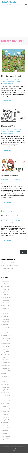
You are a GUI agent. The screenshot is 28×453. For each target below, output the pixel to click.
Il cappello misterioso (7, 268)
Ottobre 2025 (5, 308)
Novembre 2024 (6, 338)
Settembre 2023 (6, 376)
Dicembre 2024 (6, 335)
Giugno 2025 (5, 319)
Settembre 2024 (6, 343)
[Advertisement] (14, 22)
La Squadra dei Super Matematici (10, 265)
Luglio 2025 (5, 316)
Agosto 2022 (5, 411)
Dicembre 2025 (6, 303)
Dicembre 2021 (6, 433)
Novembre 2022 (6, 403)
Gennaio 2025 (5, 332)
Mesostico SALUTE (9, 215)
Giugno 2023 (5, 384)
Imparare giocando (11, 81)
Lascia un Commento (8, 83)
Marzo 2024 (5, 360)
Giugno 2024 (5, 352)
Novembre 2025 (6, 305)
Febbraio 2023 (6, 395)
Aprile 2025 (5, 324)
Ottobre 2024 (5, 341)
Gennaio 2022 (5, 430)
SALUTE (18, 81)
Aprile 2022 (5, 422)
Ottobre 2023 (5, 373)
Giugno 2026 (5, 286)
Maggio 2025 (5, 322)
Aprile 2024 (5, 357)
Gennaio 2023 (5, 398)
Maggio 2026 (5, 289)
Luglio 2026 (5, 284)
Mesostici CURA (8, 126)
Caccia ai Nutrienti (9, 175)
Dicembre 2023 (6, 368)
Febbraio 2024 (6, 362)
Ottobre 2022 (5, 406)
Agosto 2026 (5, 281)
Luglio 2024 (5, 349)
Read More (7, 101)
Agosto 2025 (5, 313)
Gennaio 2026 (5, 300)
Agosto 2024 (5, 346)
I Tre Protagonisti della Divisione (10, 271)
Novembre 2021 (6, 436)
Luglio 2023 (5, 381)
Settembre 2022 (6, 409)
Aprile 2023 (5, 390)
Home (4, 81)
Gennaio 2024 (5, 365)
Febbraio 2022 (6, 428)
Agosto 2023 (5, 379)
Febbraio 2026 (6, 297)
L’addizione (5, 273)
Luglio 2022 (5, 414)
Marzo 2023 (5, 392)
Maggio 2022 (5, 420)
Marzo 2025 (5, 327)
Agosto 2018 (5, 439)
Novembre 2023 (6, 371)
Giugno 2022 (5, 417)
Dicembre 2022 (6, 400)
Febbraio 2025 (6, 330)
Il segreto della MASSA (8, 263)
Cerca (2, 249)
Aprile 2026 (5, 292)
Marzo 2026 (5, 294)
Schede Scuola (8, 2)
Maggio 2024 (5, 354)
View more (18, 448)
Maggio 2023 (5, 387)
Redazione (5, 79)
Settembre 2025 (6, 311)
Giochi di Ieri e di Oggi (11, 76)
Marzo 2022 (5, 425)
